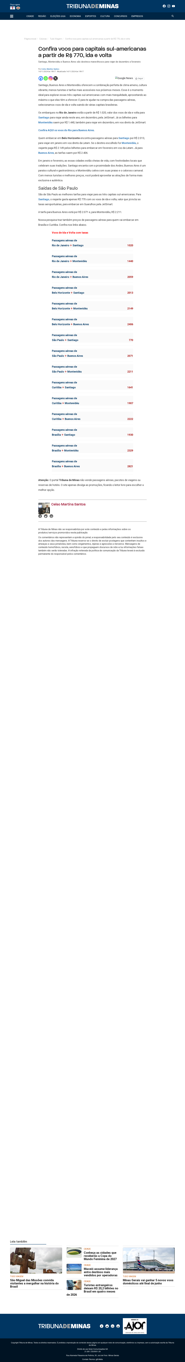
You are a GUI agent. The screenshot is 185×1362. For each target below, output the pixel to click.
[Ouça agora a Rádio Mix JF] (18, 7)
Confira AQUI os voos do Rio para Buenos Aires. (66, 130)
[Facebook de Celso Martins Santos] (40, 516)
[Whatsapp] (46, 78)
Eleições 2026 (57, 16)
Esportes (90, 16)
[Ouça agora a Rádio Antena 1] (12, 7)
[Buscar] (173, 16)
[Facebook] (164, 6)
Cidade (30, 16)
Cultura (105, 16)
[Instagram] (168, 6)
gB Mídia (99, 1359)
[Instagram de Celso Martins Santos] (51, 516)
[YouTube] (173, 6)
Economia (75, 16)
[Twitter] (107, 1326)
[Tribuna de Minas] (92, 6)
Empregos (137, 16)
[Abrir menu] (11, 16)
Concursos (120, 16)
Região (42, 16)
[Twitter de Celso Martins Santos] (46, 516)
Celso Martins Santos (50, 69)
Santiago (43, 117)
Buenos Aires (46, 152)
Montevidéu (45, 122)
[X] (55, 78)
